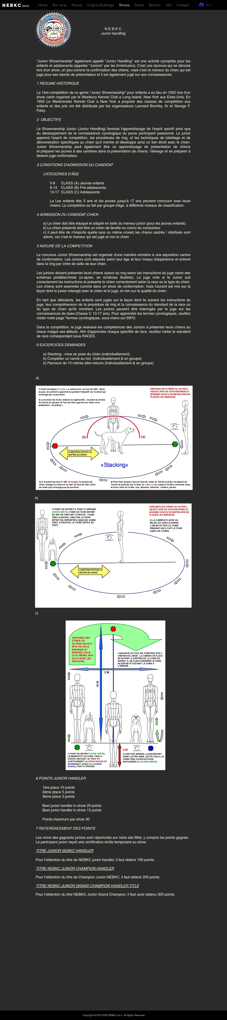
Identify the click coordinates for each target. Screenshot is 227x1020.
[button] (154, 4)
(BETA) (25, 6)
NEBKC (12, 5)
